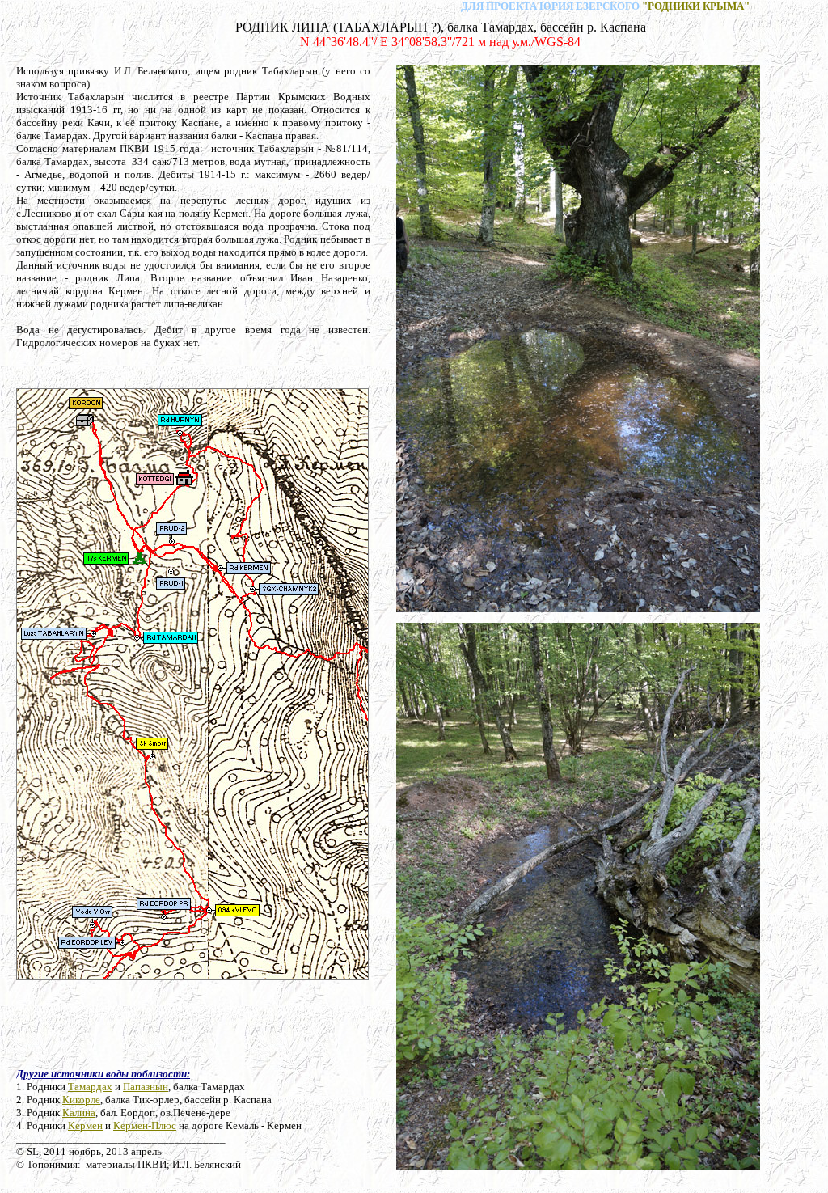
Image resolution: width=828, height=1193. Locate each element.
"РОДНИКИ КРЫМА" (695, 6)
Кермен (85, 1125)
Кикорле (81, 1100)
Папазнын (145, 1087)
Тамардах (90, 1087)
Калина (78, 1112)
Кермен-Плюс (144, 1125)
